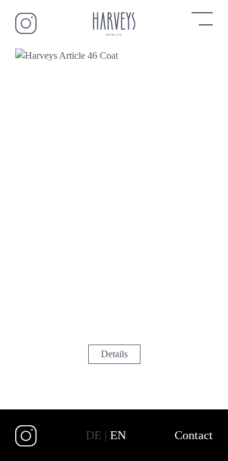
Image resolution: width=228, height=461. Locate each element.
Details (114, 354)
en (118, 435)
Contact (193, 435)
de (94, 435)
